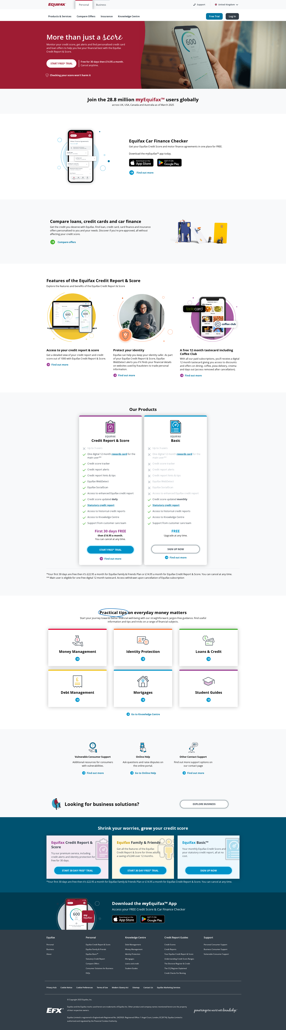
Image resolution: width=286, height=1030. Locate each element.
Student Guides (131, 968)
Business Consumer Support (215, 949)
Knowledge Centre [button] (129, 16)
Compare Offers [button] (86, 16)
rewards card (119, 454)
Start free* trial (61, 63)
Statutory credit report (100, 505)
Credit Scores (170, 944)
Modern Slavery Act (120, 987)
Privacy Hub (51, 987)
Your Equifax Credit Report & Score (178, 954)
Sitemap (135, 987)
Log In (232, 16)
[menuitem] (84, 4)
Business (101, 4)
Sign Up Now (175, 549)
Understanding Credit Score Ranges (179, 959)
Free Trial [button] (214, 16)
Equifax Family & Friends (96, 949)
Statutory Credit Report (95, 959)
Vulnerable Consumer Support (216, 954)
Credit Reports (170, 949)
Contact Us (148, 987)
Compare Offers (92, 963)
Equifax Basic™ (92, 954)
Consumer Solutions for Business (99, 968)
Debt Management (133, 944)
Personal (84, 4)
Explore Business (204, 804)
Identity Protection (132, 954)
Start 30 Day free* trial (77, 870)
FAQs (88, 973)
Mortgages (129, 959)
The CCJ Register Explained (175, 968)
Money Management (133, 949)
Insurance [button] (107, 16)
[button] (199, 4)
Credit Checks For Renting (175, 973)
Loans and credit (132, 963)
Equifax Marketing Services (168, 987)
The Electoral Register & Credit (177, 963)
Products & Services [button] (59, 16)
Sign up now (208, 870)
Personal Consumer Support (215, 944)
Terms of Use (102, 987)
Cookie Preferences (84, 987)
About (48, 954)
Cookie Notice (66, 987)
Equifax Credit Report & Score (98, 944)
